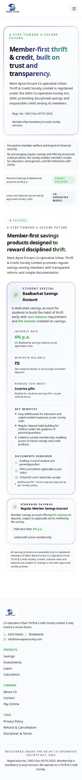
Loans (7, 668)
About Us (10, 692)
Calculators (11, 674)
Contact (9, 698)
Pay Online (11, 704)
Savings (9, 656)
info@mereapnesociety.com (25, 639)
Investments (12, 662)
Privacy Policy (13, 721)
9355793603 (15, 634)
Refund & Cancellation (19, 727)
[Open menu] (74, 8)
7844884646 (36, 634)
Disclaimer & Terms (17, 733)
